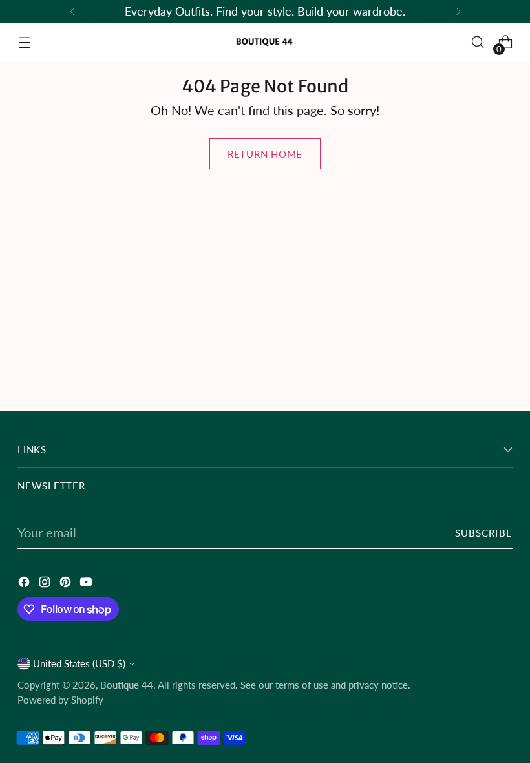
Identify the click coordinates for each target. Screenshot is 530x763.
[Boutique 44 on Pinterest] (66, 584)
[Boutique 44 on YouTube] (87, 584)
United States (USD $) (79, 663)
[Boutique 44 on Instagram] (46, 584)
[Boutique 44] (265, 42)
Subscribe (484, 533)
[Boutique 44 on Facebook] (25, 584)
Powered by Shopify (60, 699)
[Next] (458, 11)
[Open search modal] (478, 42)
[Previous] (72, 11)
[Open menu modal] (24, 42)
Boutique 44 (126, 685)
